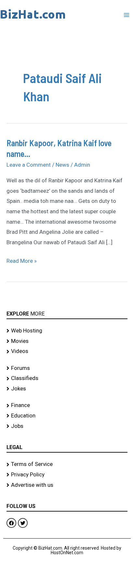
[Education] (67, 416)
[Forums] (67, 368)
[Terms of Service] (67, 464)
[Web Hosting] (67, 331)
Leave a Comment (29, 165)
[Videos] (67, 351)
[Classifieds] (67, 378)
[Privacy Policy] (67, 475)
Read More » (22, 260)
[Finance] (67, 405)
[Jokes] (67, 389)
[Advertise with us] (67, 485)
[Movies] (67, 341)
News (62, 165)
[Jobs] (67, 426)
